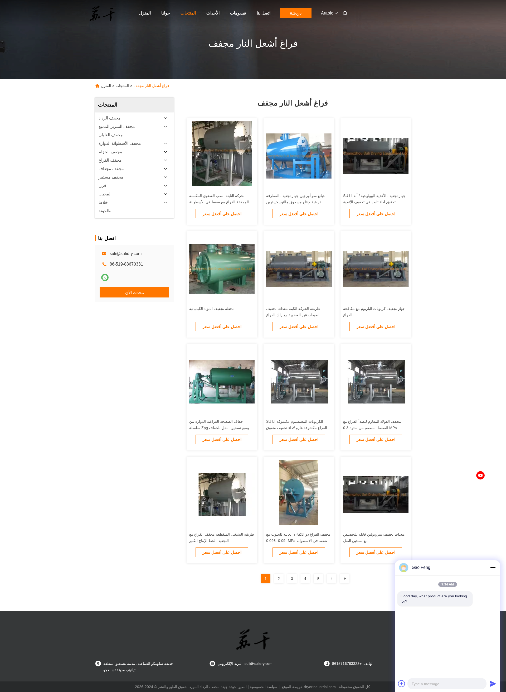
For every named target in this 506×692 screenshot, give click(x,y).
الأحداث (213, 13)
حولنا (165, 13)
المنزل (145, 13)
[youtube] (480, 475)
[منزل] (102, 13)
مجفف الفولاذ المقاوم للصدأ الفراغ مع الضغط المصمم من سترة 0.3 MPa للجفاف (372, 427)
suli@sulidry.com (126, 253)
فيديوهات (238, 13)
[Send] (493, 683)
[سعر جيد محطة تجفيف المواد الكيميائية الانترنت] (222, 268)
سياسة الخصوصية (263, 687)
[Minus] (493, 567)
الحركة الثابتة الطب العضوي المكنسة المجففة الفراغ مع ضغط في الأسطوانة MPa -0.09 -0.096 (219, 202)
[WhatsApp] (105, 277)
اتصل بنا (263, 13)
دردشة (295, 13)
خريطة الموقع (292, 687)
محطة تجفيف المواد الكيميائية (212, 308)
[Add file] (401, 683)
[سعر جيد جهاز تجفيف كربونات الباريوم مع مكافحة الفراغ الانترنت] (375, 268)
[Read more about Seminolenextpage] (331, 578)
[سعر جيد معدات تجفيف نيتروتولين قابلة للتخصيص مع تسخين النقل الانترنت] (375, 494)
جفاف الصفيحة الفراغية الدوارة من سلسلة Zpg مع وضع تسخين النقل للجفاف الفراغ (221, 427)
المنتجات (188, 13)
